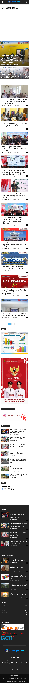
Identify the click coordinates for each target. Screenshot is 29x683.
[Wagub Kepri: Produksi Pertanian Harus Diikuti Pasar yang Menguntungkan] (5, 468)
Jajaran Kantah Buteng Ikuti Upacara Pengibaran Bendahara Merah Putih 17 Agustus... (13, 244)
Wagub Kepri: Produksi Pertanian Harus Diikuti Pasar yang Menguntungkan (18, 468)
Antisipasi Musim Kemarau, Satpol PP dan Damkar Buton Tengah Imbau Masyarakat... (18, 431)
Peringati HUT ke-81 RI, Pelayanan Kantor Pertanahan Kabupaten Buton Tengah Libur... (13, 268)
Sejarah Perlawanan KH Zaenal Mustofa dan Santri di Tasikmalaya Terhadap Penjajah (18, 594)
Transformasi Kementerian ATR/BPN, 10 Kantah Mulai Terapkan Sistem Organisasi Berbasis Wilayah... (14, 172)
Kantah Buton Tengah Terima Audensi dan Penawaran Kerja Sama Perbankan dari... (14, 125)
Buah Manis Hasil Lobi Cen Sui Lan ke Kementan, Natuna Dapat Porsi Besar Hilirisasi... (18, 534)
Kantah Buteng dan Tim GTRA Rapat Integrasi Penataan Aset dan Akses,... (14, 314)
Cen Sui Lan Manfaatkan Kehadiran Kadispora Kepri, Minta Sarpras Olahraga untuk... (18, 439)
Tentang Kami (23, 678)
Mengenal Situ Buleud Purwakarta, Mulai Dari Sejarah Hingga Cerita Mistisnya (18, 585)
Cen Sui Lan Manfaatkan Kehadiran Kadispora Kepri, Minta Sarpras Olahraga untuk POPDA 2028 (18, 525)
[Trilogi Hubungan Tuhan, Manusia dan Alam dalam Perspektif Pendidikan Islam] (5, 568)
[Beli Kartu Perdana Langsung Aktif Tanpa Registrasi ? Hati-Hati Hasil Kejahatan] (5, 577)
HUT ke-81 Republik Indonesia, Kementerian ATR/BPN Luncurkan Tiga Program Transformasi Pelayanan (13, 220)
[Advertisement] (14, 25)
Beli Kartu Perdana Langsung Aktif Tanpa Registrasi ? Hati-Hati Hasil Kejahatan (18, 576)
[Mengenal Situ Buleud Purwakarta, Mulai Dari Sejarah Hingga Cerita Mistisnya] (5, 585)
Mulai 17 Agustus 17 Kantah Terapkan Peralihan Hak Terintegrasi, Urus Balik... (14, 148)
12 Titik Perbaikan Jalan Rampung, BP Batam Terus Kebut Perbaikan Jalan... (18, 461)
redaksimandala (5, 64)
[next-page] (19, 324)
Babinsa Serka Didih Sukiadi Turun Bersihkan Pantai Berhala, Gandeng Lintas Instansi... (18, 476)
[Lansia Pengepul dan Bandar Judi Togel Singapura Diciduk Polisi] (5, 560)
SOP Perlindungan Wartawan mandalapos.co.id (14, 677)
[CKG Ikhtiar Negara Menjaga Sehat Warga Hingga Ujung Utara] (5, 453)
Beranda (3, 6)
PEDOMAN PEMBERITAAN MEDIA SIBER (11, 678)
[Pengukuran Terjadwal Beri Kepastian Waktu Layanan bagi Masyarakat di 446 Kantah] (14, 185)
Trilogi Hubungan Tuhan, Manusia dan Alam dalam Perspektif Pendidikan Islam (18, 568)
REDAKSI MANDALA (14, 675)
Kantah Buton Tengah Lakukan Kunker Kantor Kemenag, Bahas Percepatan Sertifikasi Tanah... (14, 101)
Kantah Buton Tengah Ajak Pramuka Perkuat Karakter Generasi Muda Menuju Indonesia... (13, 292)
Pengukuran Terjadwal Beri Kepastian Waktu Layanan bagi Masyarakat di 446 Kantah (14, 196)
